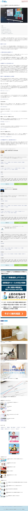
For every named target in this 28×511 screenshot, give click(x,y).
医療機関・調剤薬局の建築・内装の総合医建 (11, 150)
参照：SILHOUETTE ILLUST (4, 99)
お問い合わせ (11, 509)
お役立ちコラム (6, 506)
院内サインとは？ (4, 27)
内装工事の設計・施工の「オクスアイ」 (10, 227)
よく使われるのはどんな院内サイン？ (6, 29)
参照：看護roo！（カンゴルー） (5, 121)
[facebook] (2, 320)
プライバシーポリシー (19, 509)
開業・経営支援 (13, 427)
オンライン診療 (23, 427)
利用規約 (15, 509)
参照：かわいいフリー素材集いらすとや (6, 136)
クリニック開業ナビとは (7, 509)
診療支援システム (3, 427)
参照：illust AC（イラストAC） (5, 90)
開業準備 (8, 427)
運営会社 (23, 509)
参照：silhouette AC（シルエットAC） (6, 114)
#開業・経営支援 (2, 6)
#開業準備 (4, 342)
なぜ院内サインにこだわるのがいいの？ (6, 30)
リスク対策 (18, 427)
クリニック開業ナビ (2, 506)
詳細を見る (7, 184)
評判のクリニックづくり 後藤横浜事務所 (11, 189)
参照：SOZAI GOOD (3, 129)
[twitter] (6, 320)
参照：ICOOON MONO (3, 106)
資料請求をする (21, 184)
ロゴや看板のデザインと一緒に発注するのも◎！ (7, 33)
